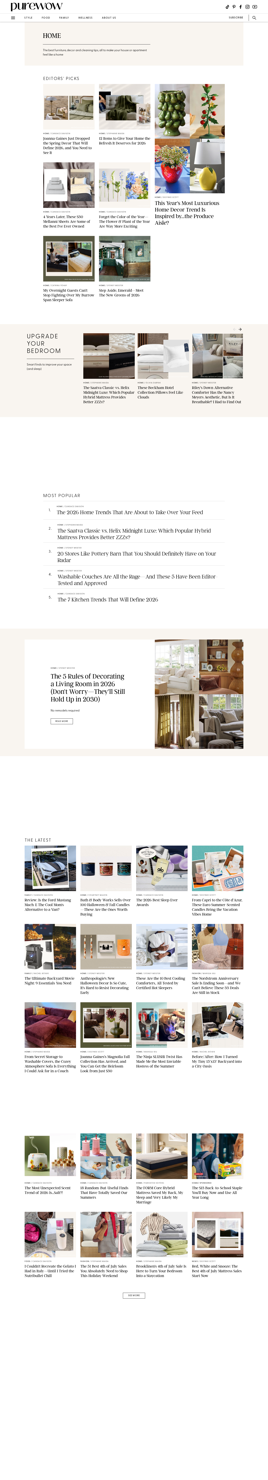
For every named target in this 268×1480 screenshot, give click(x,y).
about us (109, 18)
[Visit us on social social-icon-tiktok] (227, 7)
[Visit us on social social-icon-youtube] (255, 7)
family (64, 18)
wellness (85, 18)
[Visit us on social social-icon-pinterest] (234, 7)
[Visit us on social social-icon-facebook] (240, 7)
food (46, 18)
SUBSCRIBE (236, 17)
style (28, 18)
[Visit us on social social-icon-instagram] (247, 7)
